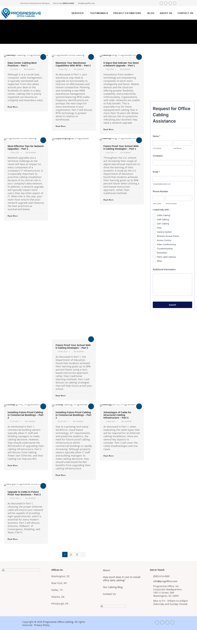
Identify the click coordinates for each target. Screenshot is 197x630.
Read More (13, 107)
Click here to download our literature (47, 3)
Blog (150, 13)
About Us (166, 13)
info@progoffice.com (86, 3)
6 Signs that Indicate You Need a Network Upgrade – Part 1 (121, 64)
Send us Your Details (172, 74)
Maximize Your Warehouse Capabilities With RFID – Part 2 (73, 64)
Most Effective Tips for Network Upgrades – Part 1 (26, 147)
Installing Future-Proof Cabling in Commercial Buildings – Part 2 (25, 415)
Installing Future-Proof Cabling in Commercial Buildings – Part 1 (73, 415)
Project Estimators (127, 13)
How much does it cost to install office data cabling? (121, 578)
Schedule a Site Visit (172, 83)
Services (78, 13)
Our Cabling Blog (113, 587)
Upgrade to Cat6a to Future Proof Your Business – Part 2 (24, 493)
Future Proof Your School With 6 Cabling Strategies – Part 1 (121, 147)
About (106, 570)
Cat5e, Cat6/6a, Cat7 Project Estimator (24, 591)
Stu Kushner (29, 69)
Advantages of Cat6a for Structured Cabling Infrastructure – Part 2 (117, 415)
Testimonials (99, 13)
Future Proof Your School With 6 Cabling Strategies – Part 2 (73, 346)
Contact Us (185, 13)
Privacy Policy (42, 625)
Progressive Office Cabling (58, 621)
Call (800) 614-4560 (165, 64)
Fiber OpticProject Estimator (25, 602)
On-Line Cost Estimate (172, 92)
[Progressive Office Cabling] (21, 13)
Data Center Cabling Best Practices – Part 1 (22, 64)
